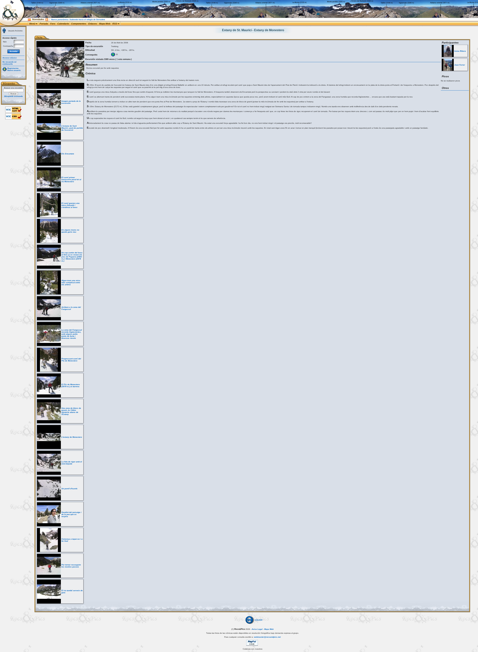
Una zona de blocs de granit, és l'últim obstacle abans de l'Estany (71, 411)
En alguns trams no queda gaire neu (70, 231)
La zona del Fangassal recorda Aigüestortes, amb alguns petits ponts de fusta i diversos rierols (71, 334)
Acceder (13, 51)
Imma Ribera (460, 51)
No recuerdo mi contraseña (9, 63)
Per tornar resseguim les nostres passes (71, 566)
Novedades (38, 19)
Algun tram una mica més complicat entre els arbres (70, 282)
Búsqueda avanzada (13, 96)
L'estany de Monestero (71, 437)
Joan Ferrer (459, 65)
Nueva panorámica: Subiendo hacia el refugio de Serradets (78, 19)
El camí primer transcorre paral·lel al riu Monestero (71, 179)
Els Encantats (67, 154)
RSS (115, 23)
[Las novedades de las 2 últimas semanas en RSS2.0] (46, 19)
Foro (52, 23)
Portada (44, 23)
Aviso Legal (257, 629)
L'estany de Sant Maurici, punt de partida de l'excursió (72, 128)
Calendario (63, 23)
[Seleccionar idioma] (29, 19)
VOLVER (258, 620)
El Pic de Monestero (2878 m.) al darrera (70, 385)
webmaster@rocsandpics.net (267, 637)
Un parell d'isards (69, 489)
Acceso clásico (9, 58)
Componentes (78, 23)
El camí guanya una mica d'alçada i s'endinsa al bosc (70, 205)
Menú (32, 23)
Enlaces (92, 23)
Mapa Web (104, 23)
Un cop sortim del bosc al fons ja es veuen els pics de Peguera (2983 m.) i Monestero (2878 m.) (72, 257)
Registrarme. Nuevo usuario (14, 69)
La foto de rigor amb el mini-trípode (71, 463)
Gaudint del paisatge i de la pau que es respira (71, 514)
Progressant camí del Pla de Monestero (71, 360)
